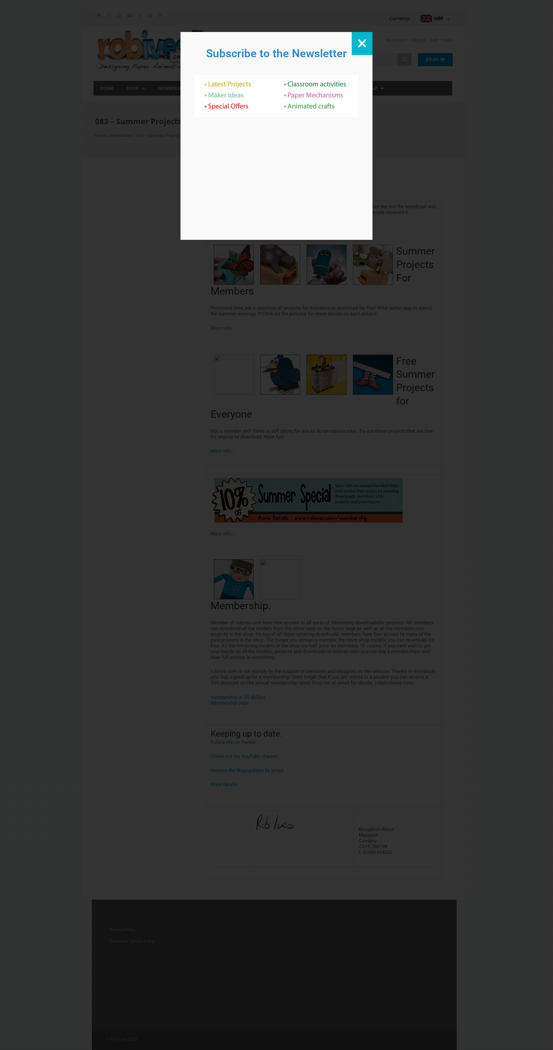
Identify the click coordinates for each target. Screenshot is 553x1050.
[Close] (362, 43)
